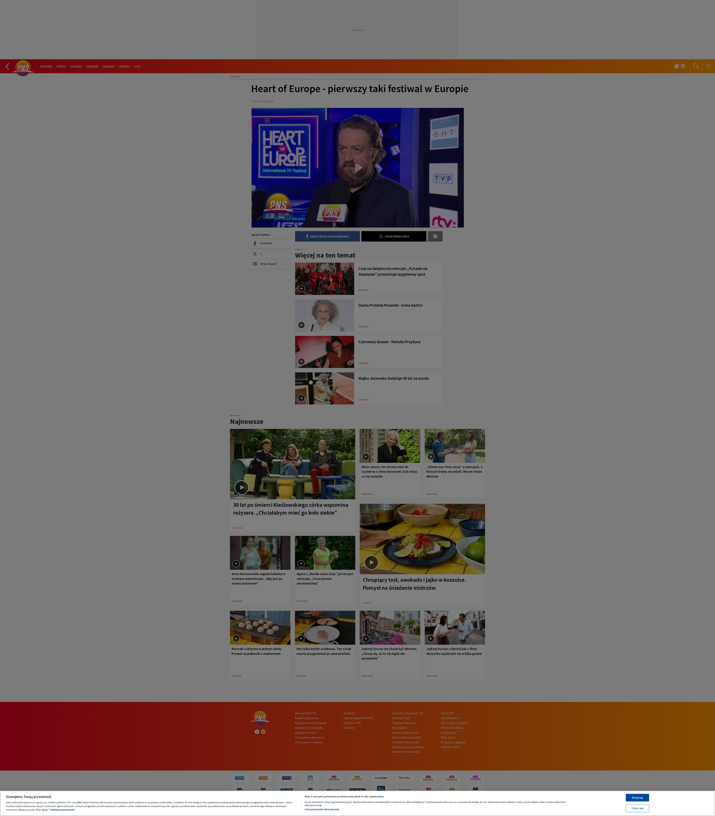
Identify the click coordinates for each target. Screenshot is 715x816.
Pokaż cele (638, 808)
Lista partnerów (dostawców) (322, 809)
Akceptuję (637, 797)
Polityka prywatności (62, 809)
